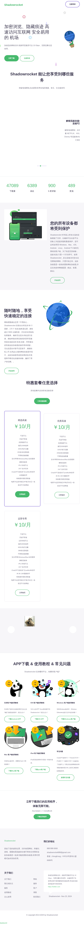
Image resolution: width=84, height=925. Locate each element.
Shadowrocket (13, 4)
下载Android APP (14, 719)
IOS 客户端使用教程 (37, 703)
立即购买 (22, 494)
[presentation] (11, 629)
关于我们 (7, 879)
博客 (35, 892)
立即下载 (11, 58)
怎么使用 (7, 897)
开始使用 (57, 280)
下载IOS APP (39, 719)
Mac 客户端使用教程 (11, 754)
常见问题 (60, 751)
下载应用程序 (42, 816)
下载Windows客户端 (68, 719)
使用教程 (7, 892)
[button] (37, 165)
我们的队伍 (8, 883)
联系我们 (36, 897)
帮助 (35, 879)
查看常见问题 (65, 777)
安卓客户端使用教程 (11, 703)
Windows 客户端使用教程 (66, 703)
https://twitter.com (54, 887)
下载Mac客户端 (13, 771)
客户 (35, 888)
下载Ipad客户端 (40, 769)
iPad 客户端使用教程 (38, 753)
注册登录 (72, 4)
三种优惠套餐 (42, 401)
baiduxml (3, 923)
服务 (6, 888)
